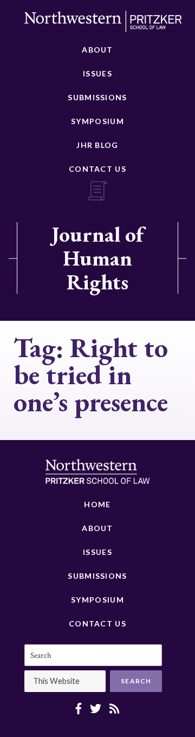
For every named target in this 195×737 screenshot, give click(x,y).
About (97, 49)
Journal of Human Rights (97, 258)
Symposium (97, 121)
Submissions (97, 97)
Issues (97, 73)
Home (97, 504)
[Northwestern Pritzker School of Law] (102, 24)
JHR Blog (97, 145)
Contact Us (97, 168)
